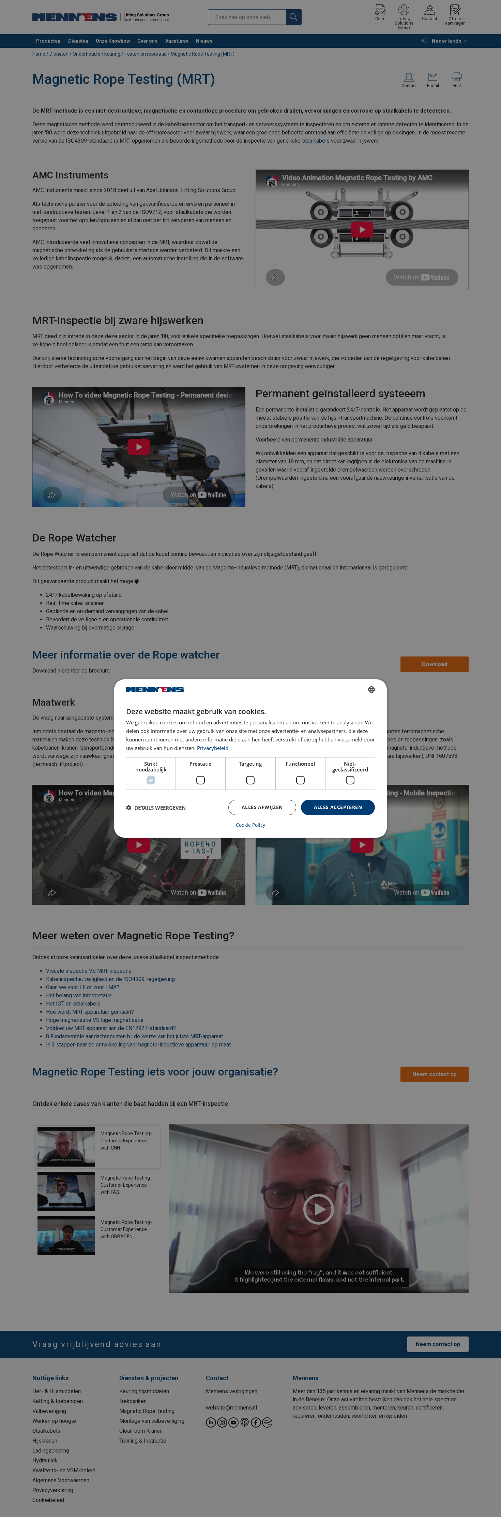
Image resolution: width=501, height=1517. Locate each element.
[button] (156, 807)
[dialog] (250, 758)
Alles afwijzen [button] (262, 807)
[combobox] (371, 689)
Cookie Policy (250, 825)
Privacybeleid (212, 748)
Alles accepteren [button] (338, 807)
